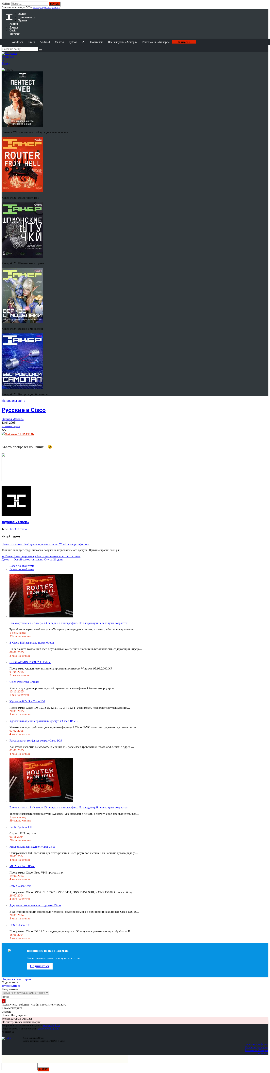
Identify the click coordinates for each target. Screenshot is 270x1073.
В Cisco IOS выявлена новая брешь (32, 642)
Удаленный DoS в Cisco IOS (27, 701)
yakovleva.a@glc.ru (48, 1028)
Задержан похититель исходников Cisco (35, 905)
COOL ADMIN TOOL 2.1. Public (30, 662)
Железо (59, 42)
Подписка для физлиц (256, 1044)
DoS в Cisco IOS (19, 925)
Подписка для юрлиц (256, 1047)
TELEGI (13, 529)
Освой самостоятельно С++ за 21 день (32, 559)
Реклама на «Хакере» (156, 42)
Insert (43, 1069)
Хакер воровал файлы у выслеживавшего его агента (41, 556)
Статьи (22, 529)
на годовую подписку (46, 7)
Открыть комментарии (16, 979)
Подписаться (39, 966)
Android (45, 42)
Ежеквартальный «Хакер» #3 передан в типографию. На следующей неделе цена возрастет (68, 623)
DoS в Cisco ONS (20, 885)
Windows (17, 42)
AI (83, 42)
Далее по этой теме (21, 565)
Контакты (263, 1053)
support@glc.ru (51, 1025)
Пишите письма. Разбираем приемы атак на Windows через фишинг (46, 544)
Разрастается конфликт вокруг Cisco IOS (35, 740)
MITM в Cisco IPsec (22, 866)
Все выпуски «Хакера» (123, 42)
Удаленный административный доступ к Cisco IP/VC (43, 721)
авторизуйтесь (11, 985)
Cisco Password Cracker (24, 681)
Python (73, 42)
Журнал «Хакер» (13, 419)
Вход (265, 5)
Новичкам (96, 42)
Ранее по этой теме (21, 569)
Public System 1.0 (20, 827)
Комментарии (11, 426)
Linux (31, 42)
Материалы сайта (13, 401)
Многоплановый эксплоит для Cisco (32, 846)
